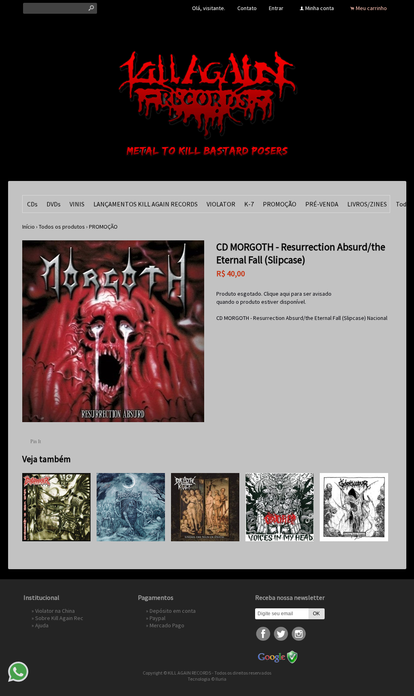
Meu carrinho (371, 8)
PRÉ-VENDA (321, 204)
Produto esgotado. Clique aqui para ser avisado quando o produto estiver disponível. (274, 297)
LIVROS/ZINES (367, 204)
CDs (32, 204)
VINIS (77, 204)
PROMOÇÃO (279, 204)
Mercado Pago (167, 625)
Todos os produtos (62, 226)
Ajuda (42, 625)
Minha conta (319, 8)
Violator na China (55, 610)
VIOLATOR (221, 204)
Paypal (157, 618)
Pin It (35, 441)
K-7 (249, 204)
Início (28, 226)
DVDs (53, 204)
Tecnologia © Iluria (207, 679)
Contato (247, 8)
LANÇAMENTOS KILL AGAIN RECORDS (145, 204)
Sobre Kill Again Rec (59, 618)
